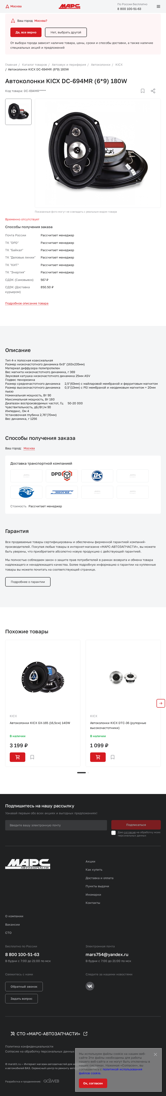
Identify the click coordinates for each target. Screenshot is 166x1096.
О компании (14, 916)
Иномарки (93, 894)
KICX (13, 716)
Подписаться (136, 825)
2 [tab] (88, 772)
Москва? (40, 20)
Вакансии (12, 924)
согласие (130, 832)
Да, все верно (26, 32)
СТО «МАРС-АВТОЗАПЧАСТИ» (48, 1033)
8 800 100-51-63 (129, 9)
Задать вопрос (21, 998)
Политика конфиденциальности (29, 1046)
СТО (8, 932)
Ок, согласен (93, 1083)
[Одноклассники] (144, 96)
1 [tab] (81, 772)
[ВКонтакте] (137, 96)
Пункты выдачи (97, 886)
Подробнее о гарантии (28, 582)
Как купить (94, 869)
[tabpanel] (42, 703)
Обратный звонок (24, 986)
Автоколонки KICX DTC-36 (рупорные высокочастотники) (118, 725)
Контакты (93, 903)
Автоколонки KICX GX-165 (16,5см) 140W (40, 723)
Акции (90, 861)
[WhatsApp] (151, 96)
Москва (29, 448)
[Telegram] (130, 96)
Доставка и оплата (99, 878)
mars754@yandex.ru (107, 954)
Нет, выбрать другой (66, 32)
